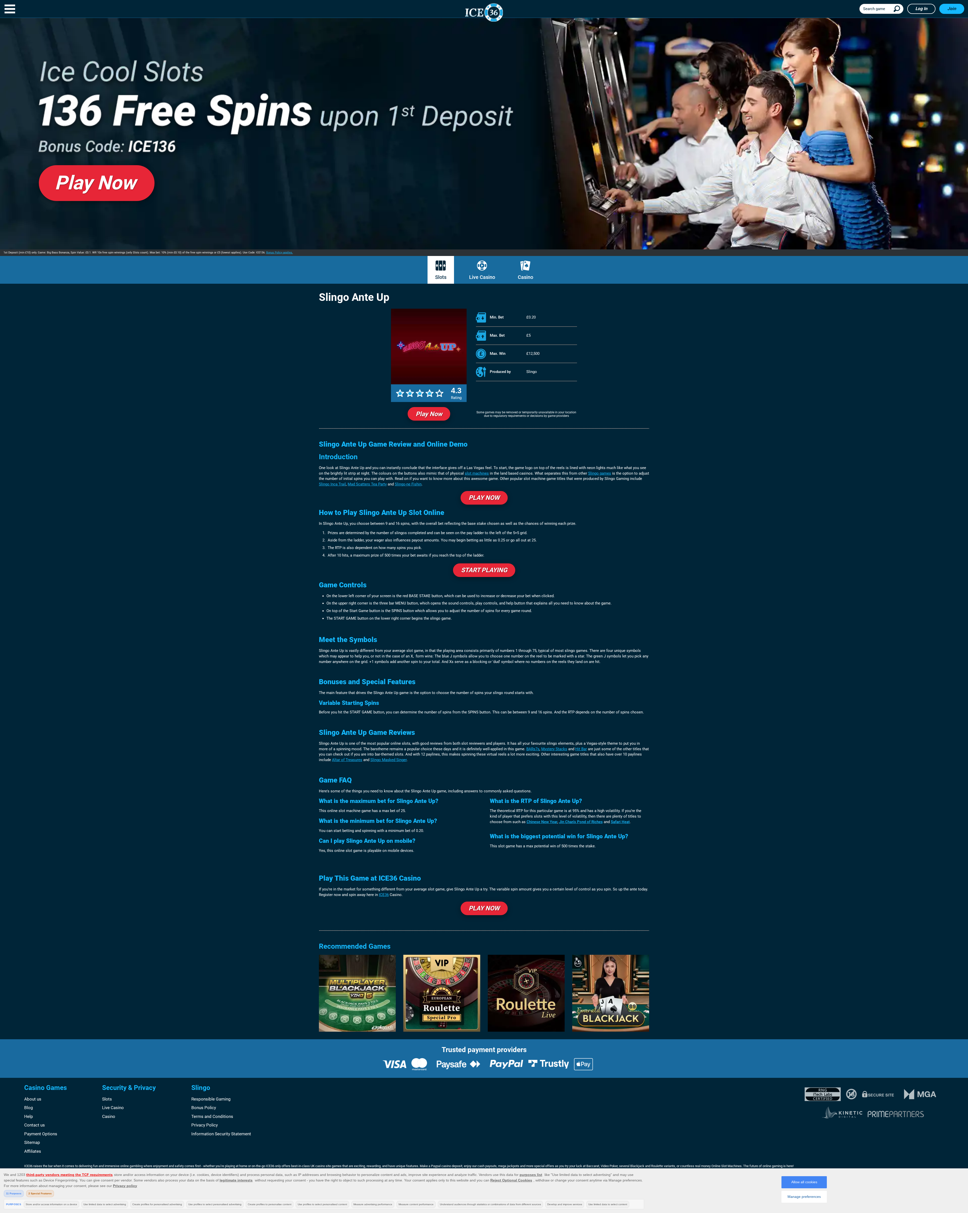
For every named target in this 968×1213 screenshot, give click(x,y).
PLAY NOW (484, 497)
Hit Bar (581, 749)
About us (32, 1099)
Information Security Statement (221, 1133)
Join (951, 8)
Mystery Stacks (554, 749)
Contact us (34, 1125)
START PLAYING (484, 570)
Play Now (429, 414)
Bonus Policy (203, 1107)
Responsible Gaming (211, 1099)
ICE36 (384, 894)
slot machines (477, 473)
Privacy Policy (204, 1125)
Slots (440, 277)
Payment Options (40, 1133)
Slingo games (599, 473)
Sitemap (32, 1142)
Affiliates (32, 1151)
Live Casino (482, 277)
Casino (525, 277)
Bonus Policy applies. (279, 252)
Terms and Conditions (212, 1116)
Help (28, 1116)
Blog (28, 1107)
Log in (921, 8)
